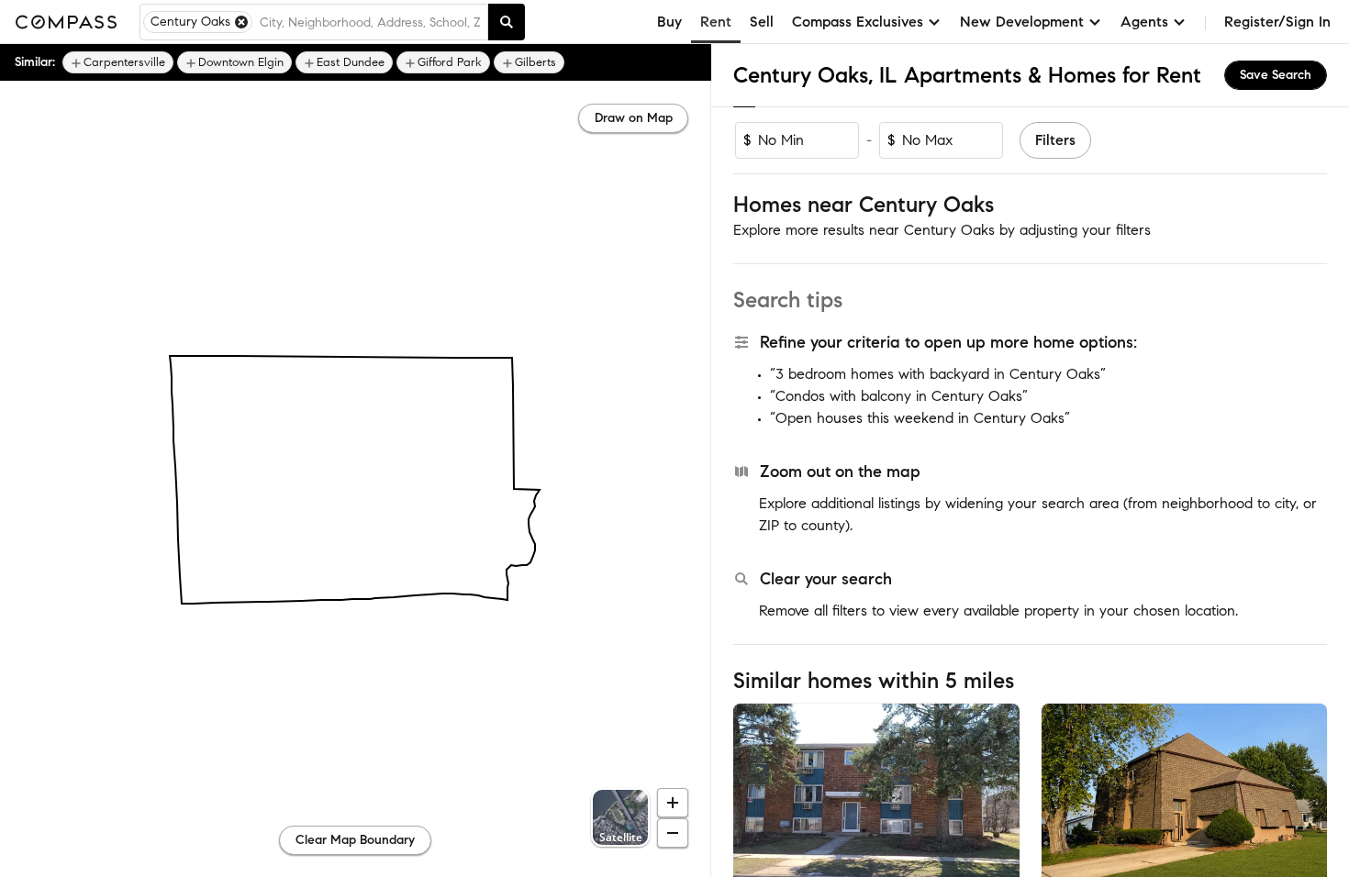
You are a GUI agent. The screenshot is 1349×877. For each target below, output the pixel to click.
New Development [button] (1022, 21)
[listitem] (117, 62)
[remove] (241, 22)
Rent (715, 21)
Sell (762, 21)
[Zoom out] (672, 833)
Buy (669, 21)
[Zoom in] (672, 802)
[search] (506, 22)
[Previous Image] (755, 798)
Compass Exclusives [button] (857, 21)
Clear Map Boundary (355, 840)
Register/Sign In (1277, 21)
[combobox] (369, 22)
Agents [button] (1144, 21)
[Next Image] (997, 798)
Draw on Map (634, 118)
